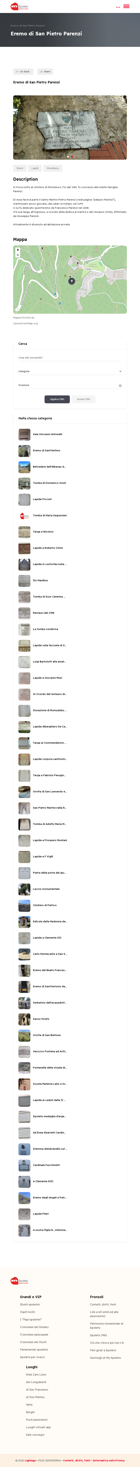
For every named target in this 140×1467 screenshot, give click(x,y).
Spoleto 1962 (98, 1335)
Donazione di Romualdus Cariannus (50, 710)
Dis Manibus (40, 580)
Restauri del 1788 (43, 613)
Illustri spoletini (30, 1304)
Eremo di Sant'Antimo (46, 450)
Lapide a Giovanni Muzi (47, 677)
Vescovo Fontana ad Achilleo (50, 1051)
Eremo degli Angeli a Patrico (50, 1197)
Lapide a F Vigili (43, 856)
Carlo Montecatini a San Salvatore (50, 954)
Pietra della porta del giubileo (50, 872)
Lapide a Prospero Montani (50, 840)
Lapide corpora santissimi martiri (50, 759)
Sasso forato (41, 1019)
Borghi (30, 1412)
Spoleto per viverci (32, 1357)
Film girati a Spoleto (103, 1350)
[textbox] (23, 371)
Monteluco (53, 168)
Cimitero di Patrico (45, 905)
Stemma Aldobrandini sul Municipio (50, 1148)
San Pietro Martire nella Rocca (50, 807)
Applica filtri (57, 399)
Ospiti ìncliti (27, 1312)
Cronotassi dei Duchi (33, 1342)
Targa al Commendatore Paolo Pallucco (50, 742)
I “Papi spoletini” (31, 1319)
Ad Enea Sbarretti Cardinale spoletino (50, 1132)
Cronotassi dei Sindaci (34, 1327)
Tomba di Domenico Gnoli (49, 483)
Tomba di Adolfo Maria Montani (50, 824)
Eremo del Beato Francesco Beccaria (50, 970)
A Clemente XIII (43, 1181)
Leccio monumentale (46, 889)
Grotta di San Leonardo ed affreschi (50, 791)
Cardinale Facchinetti (46, 1165)
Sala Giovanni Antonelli (47, 434)
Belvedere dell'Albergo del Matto (50, 466)
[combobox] (70, 371)
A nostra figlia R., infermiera (50, 1230)
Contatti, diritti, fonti (103, 1304)
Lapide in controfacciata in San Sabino (50, 564)
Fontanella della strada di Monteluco (50, 1067)
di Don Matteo (35, 1397)
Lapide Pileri (41, 1213)
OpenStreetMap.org (25, 323)
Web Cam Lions (36, 1374)
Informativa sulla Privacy (109, 1460)
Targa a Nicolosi (43, 531)
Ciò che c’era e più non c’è (107, 1342)
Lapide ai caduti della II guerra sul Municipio (50, 1100)
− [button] (18, 255)
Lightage (30, 1460)
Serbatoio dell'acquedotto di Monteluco (50, 1002)
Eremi (20, 168)
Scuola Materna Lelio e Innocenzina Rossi (50, 1084)
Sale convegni (35, 1434)
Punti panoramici (37, 1419)
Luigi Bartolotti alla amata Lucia (50, 661)
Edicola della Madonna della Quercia (50, 921)
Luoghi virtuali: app (38, 1427)
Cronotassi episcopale (34, 1334)
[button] (68, 156)
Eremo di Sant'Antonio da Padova (50, 986)
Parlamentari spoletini (34, 1349)
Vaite (29, 1404)
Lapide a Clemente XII (47, 937)
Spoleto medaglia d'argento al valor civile (50, 1116)
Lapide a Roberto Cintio (48, 548)
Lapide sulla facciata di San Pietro (50, 645)
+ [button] (18, 250)
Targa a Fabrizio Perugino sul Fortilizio (50, 775)
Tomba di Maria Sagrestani (50, 515)
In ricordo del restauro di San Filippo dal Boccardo (50, 694)
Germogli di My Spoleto (105, 1357)
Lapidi (34, 168)
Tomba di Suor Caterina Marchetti (50, 596)
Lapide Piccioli (42, 499)
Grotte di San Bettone (47, 1035)
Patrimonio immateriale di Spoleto (106, 1325)
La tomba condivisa (45, 629)
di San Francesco (37, 1389)
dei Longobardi (36, 1382)
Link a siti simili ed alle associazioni (104, 1314)
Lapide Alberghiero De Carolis (50, 726)
